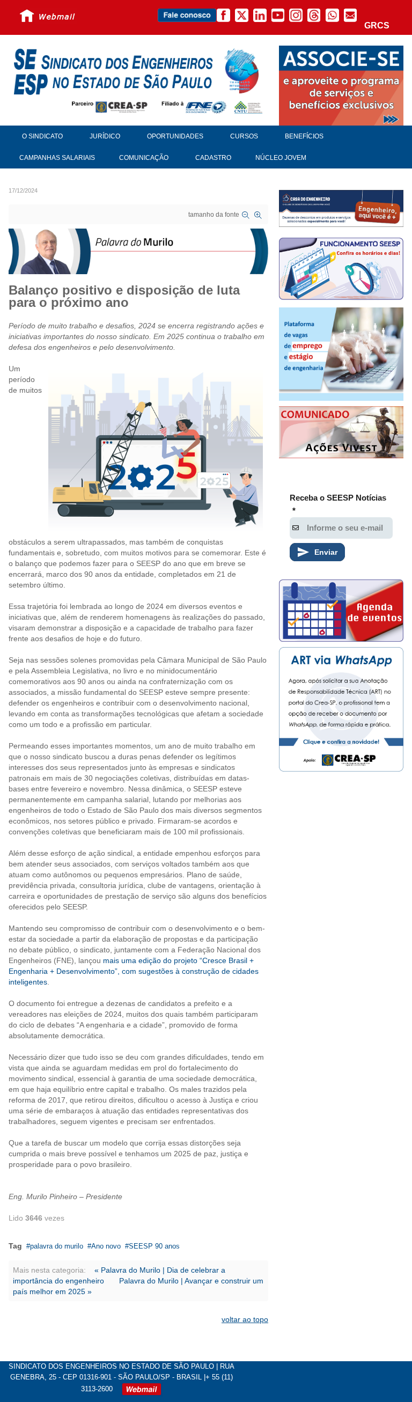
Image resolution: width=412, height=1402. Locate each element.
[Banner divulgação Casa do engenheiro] (341, 208)
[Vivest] (341, 433)
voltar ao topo (245, 1319)
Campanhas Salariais (57, 158)
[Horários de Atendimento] (341, 270)
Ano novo (106, 1246)
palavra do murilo (56, 1246)
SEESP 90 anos (154, 1246)
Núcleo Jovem (280, 158)
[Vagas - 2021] (341, 354)
